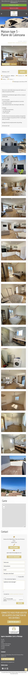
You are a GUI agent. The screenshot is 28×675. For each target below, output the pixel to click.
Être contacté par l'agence (10, 579)
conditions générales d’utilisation (16, 594)
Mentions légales (15, 672)
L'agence (3, 640)
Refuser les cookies (14, 8)
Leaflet (24, 526)
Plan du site (21, 672)
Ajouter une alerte (14, 622)
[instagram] (5, 669)
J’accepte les (13, 594)
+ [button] (3, 505)
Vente (2, 642)
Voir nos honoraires (14, 557)
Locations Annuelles (5, 645)
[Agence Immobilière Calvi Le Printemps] (14, 13)
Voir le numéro (14, 547)
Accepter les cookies (14, 5)
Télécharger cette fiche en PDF (20, 81)
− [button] (3, 507)
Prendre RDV (21, 576)
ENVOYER (20, 603)
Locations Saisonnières (6, 643)
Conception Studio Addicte (6, 672)
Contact (3, 648)
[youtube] (7, 669)
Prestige (3, 646)
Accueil (2, 639)
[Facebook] (2, 669)
